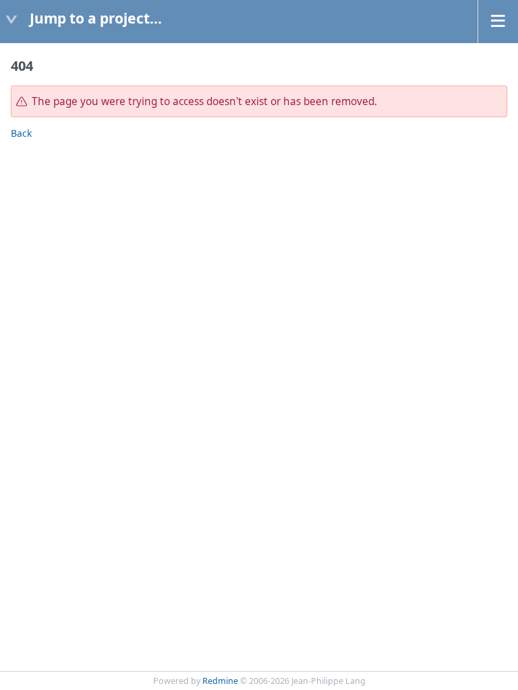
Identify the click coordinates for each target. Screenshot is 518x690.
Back (21, 133)
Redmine (220, 681)
